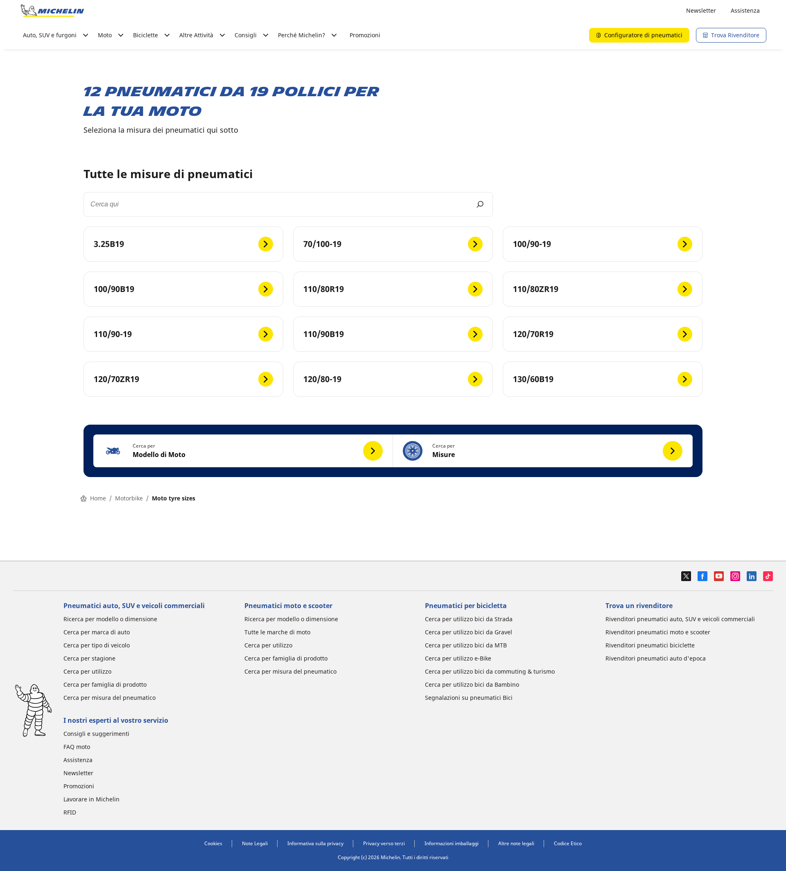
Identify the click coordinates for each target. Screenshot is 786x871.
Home (98, 498)
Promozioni (365, 35)
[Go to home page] (52, 10)
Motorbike (129, 498)
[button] (243, 450)
